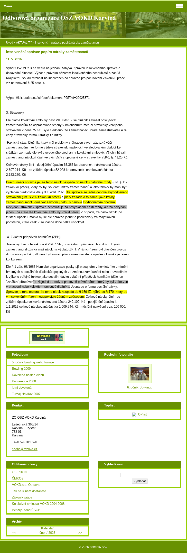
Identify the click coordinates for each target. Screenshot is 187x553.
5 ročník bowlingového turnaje (33, 362)
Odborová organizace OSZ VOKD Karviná (59, 17)
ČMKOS (18, 478)
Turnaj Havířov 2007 (26, 394)
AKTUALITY (24, 42)
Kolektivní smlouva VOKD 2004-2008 (38, 504)
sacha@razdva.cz (24, 449)
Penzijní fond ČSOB (26, 510)
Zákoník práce (22, 497)
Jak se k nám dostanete (29, 491)
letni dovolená (21, 387)
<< (14, 533)
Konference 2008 (24, 381)
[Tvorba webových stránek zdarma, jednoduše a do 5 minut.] (106, 547)
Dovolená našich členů (28, 375)
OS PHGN (19, 472)
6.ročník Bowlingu (139, 387)
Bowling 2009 (21, 368)
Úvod (9, 42)
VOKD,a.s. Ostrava (25, 485)
